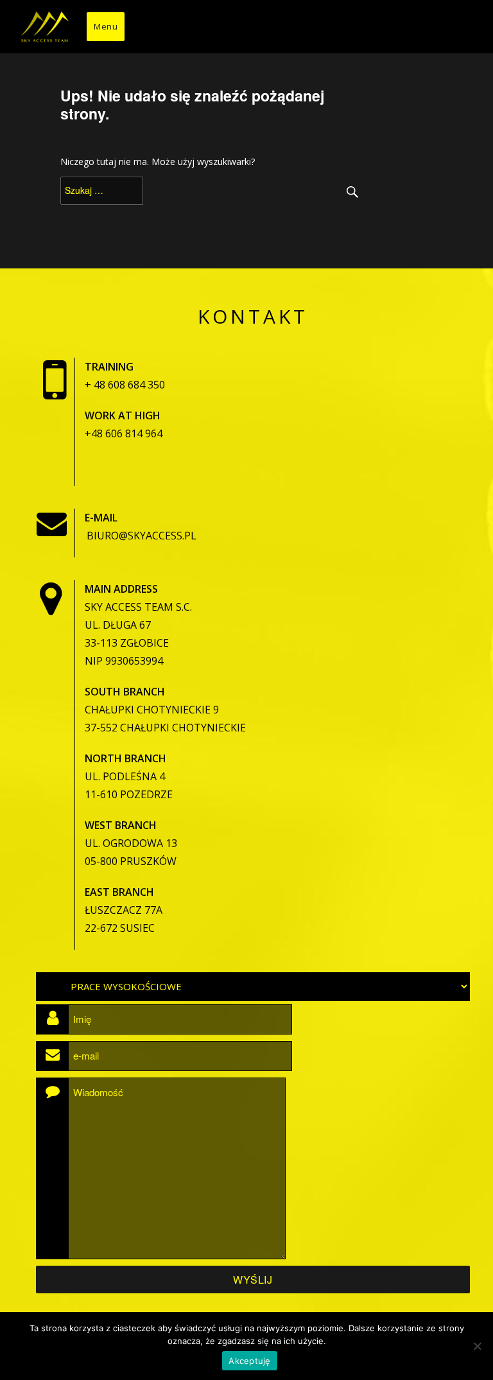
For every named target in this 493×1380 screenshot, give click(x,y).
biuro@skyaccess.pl (141, 535)
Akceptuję (249, 1361)
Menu (105, 26)
